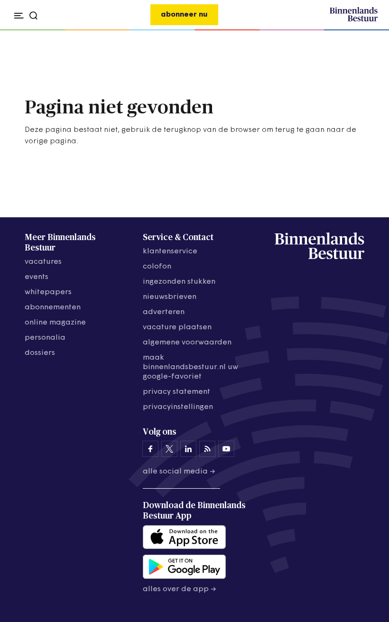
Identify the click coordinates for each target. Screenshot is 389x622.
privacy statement (176, 392)
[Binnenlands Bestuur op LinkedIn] (188, 448)
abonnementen (53, 307)
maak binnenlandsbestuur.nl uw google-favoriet (190, 367)
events (36, 277)
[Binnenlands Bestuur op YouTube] (226, 448)
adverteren (164, 312)
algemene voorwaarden (187, 342)
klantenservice (170, 251)
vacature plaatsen (177, 327)
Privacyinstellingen (178, 407)
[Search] (367, 30)
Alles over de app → (179, 589)
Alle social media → (179, 471)
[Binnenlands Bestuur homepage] (354, 20)
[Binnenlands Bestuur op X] (169, 448)
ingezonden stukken (179, 282)
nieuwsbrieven (169, 297)
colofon (157, 266)
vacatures (43, 262)
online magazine (55, 322)
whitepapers (48, 292)
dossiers (40, 353)
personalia (45, 338)
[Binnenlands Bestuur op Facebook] (150, 448)
